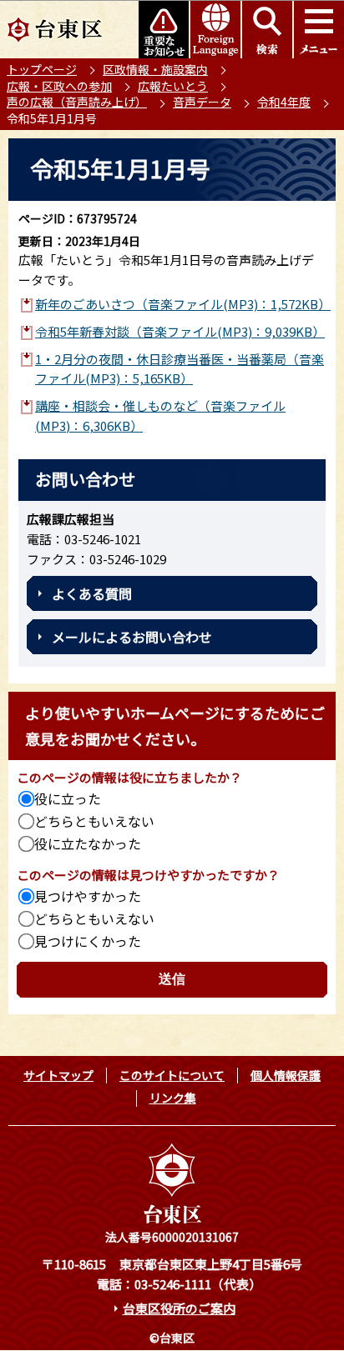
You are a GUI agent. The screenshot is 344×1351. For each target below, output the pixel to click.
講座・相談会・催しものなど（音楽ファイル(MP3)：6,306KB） (160, 415)
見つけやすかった (87, 896)
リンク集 (172, 1097)
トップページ (42, 69)
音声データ (202, 101)
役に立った (67, 798)
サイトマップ (58, 1075)
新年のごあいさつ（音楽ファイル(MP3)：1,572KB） (180, 304)
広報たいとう (173, 86)
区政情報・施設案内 (155, 69)
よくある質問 (92, 593)
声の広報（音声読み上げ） (77, 101)
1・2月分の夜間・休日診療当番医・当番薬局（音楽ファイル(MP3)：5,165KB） (179, 369)
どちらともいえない (94, 821)
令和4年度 (284, 101)
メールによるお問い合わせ (132, 637)
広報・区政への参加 (59, 86)
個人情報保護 (285, 1075)
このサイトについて (172, 1075)
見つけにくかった (87, 941)
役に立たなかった (87, 843)
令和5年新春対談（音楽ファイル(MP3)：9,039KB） (180, 331)
